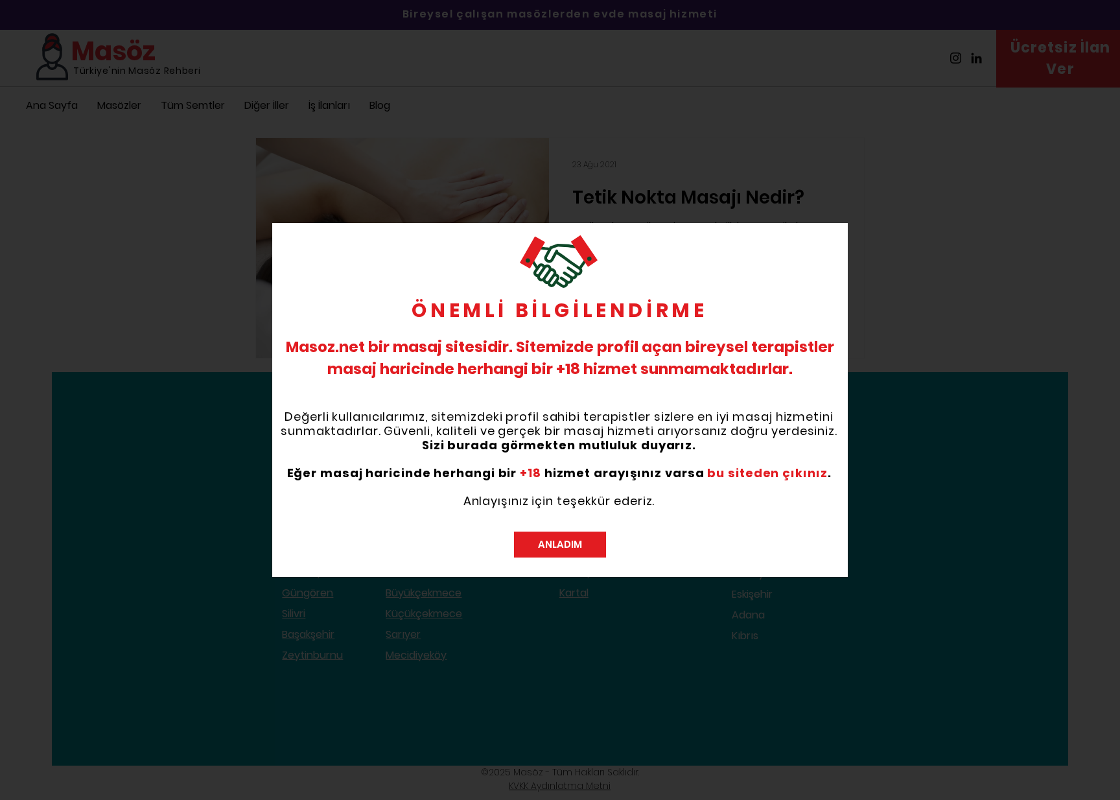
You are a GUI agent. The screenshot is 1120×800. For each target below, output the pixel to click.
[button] (560, 545)
